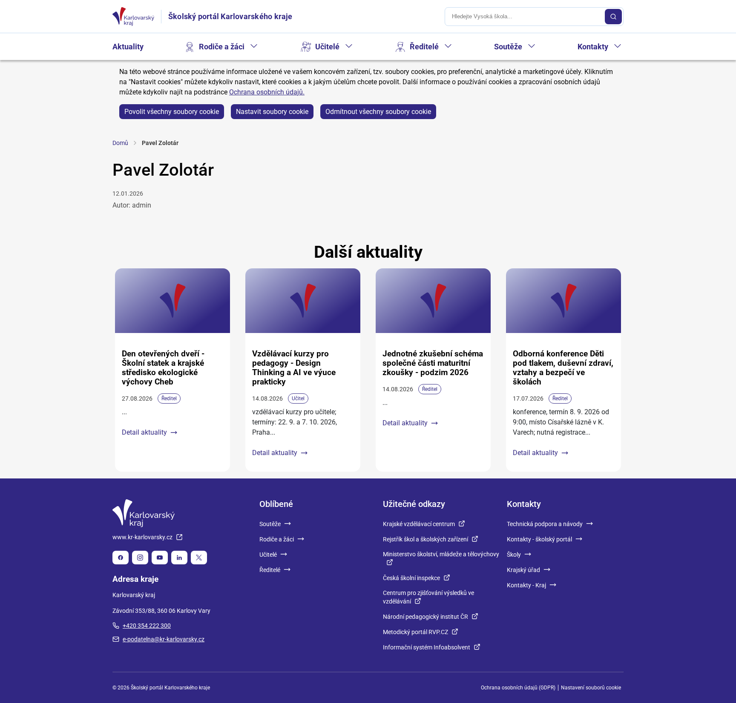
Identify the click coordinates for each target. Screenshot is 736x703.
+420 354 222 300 (147, 625)
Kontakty (593, 46)
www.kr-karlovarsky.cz (142, 537)
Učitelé (327, 46)
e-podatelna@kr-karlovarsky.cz (163, 639)
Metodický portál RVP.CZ (415, 632)
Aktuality (128, 46)
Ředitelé (424, 46)
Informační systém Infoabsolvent (426, 647)
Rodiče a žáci (221, 46)
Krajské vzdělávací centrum (419, 524)
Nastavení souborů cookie (591, 688)
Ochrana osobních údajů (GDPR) (518, 688)
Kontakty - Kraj (526, 585)
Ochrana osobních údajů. (267, 92)
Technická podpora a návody (545, 524)
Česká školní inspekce (411, 578)
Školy (514, 554)
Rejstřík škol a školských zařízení (425, 539)
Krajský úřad (523, 569)
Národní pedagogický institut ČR (425, 616)
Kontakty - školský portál (539, 539)
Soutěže (508, 46)
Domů (120, 142)
